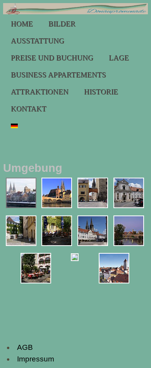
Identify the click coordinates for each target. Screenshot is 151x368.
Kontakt (28, 109)
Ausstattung (37, 41)
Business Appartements (58, 75)
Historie (101, 92)
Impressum (35, 359)
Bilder (62, 24)
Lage (119, 58)
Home (22, 24)
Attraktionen (40, 92)
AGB (25, 347)
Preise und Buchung (52, 58)
